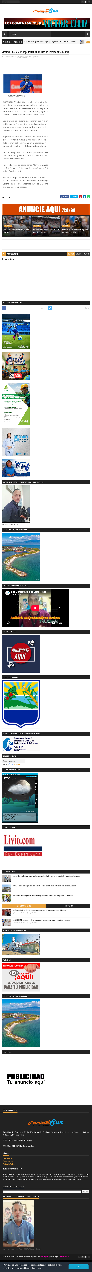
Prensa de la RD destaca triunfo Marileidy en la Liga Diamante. (46, 230)
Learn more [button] (37, 1268)
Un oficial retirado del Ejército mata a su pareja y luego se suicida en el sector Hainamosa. (29, 41)
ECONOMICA (71, 42)
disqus (78, 254)
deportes (35, 56)
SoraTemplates (44, 1257)
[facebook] (82, 1)
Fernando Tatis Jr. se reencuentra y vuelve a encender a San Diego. (75, 230)
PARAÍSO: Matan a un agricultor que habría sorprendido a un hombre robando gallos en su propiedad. (43, 895)
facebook (86, 254)
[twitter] (89, 1)
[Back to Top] (89, 1257)
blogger (71, 254)
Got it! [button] (78, 1267)
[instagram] (85, 1)
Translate (17, 764)
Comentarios (68, 906)
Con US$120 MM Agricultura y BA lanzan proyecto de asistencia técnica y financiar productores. (41, 920)
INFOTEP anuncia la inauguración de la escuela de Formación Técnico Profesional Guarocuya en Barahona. (44, 886)
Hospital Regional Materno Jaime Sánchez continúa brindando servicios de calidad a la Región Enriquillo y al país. (46, 876)
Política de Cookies (9, 1164)
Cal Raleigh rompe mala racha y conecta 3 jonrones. (17, 230)
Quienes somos (7, 1158)
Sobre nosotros (8, 1161)
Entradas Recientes (24, 906)
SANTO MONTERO (64, 1257)
